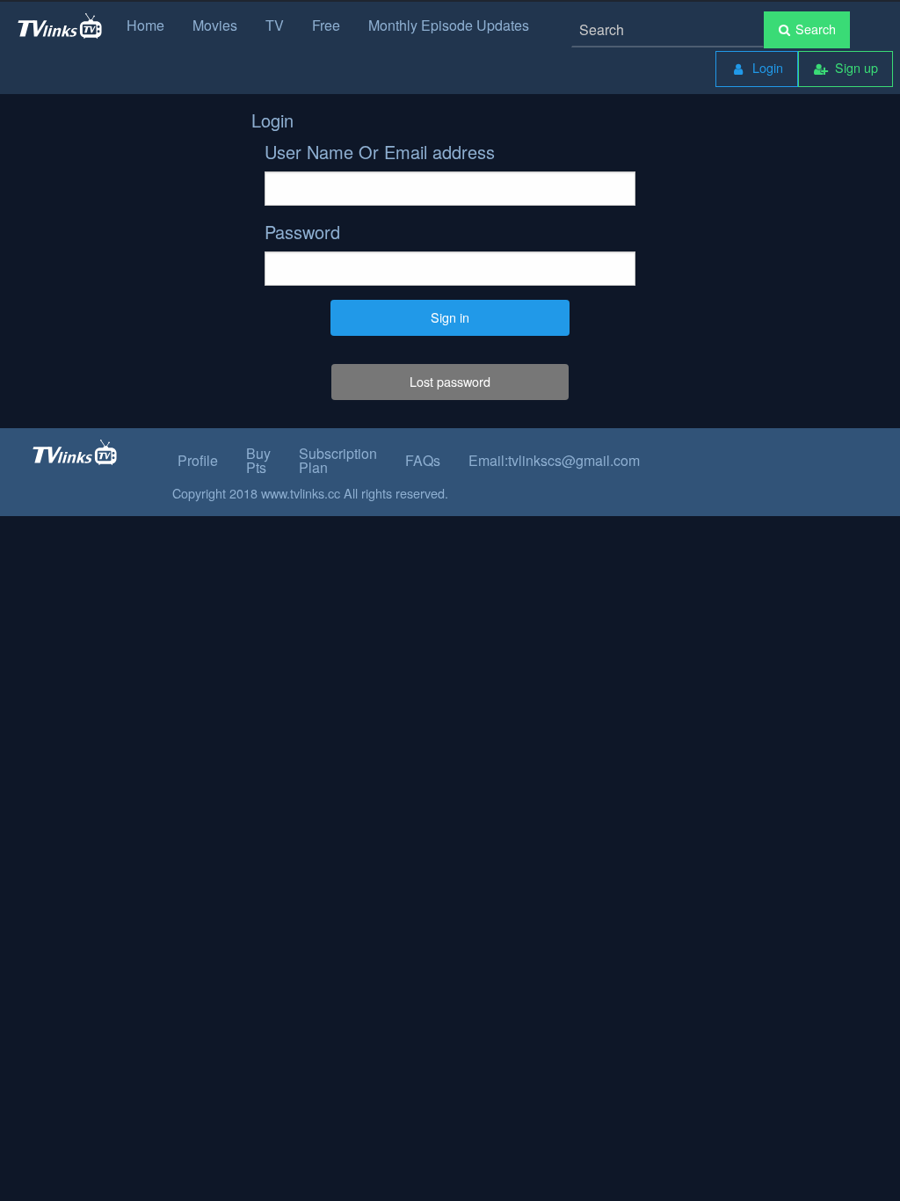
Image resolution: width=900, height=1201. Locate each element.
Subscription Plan (338, 460)
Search (815, 28)
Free (326, 25)
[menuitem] (756, 69)
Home (145, 25)
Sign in (450, 317)
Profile (198, 460)
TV (274, 25)
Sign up (854, 67)
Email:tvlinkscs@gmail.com (554, 460)
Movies (214, 25)
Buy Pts (258, 460)
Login (766, 67)
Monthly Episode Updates (448, 25)
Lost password (450, 381)
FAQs (422, 460)
